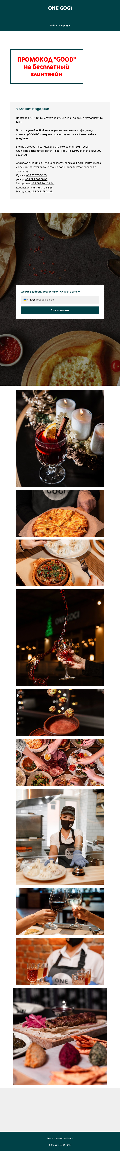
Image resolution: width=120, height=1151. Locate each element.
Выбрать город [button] (59, 25)
